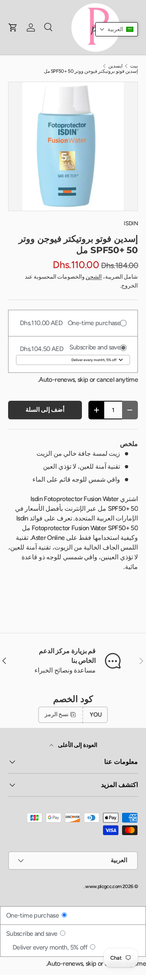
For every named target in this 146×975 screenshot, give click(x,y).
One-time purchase (33, 915)
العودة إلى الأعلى (77, 745)
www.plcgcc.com (103, 886)
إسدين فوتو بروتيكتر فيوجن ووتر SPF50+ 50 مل (91, 71)
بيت (134, 65)
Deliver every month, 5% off (51, 947)
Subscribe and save (32, 933)
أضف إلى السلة (45, 409)
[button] (116, 29)
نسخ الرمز (57, 714)
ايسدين (115, 65)
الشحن (94, 276)
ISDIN (131, 223)
